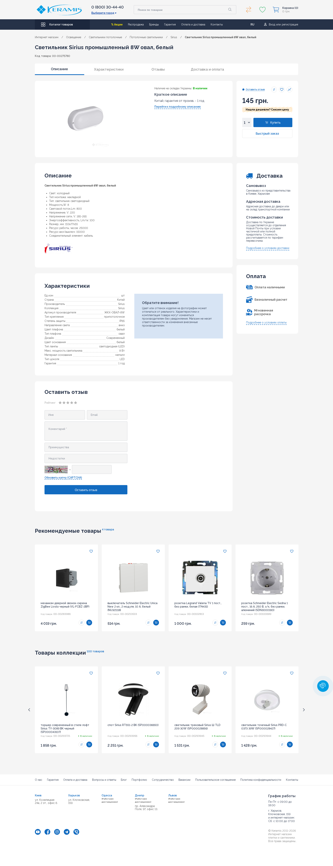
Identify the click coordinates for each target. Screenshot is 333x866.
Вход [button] (272, 24)
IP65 (122, 320)
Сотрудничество (163, 779)
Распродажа (136, 24)
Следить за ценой (289, 89)
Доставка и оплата (207, 69)
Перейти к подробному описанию (177, 106)
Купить (275, 122)
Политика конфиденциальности (260, 779)
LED (122, 359)
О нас (38, 779)
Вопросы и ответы (104, 779)
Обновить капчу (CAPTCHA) (63, 477)
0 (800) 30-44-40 (107, 7)
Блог (124, 779)
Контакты (217, 24)
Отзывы (158, 69)
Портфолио (139, 779)
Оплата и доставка (193, 24)
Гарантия (170, 24)
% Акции (117, 24)
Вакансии (184, 779)
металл (120, 354)
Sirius (121, 304)
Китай (121, 299)
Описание (59, 69)
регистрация (290, 24)
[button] (323, 686)
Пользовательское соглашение (215, 779)
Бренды (154, 24)
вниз (122, 325)
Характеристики (109, 69)
